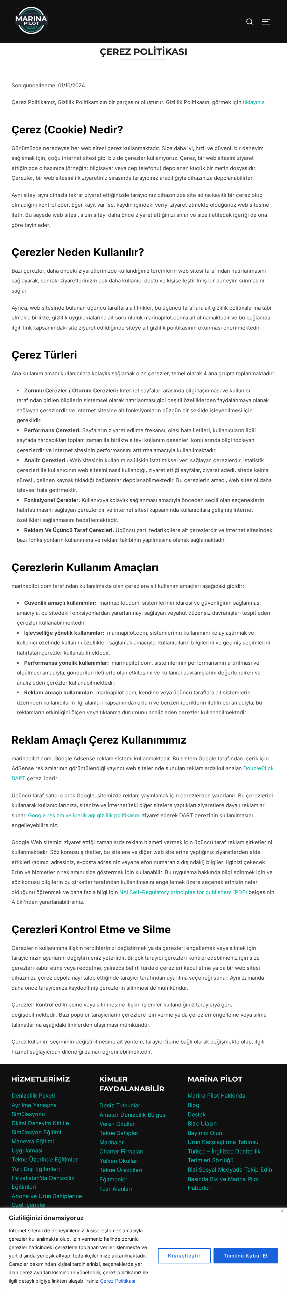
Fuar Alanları (115, 1188)
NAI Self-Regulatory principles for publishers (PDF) (183, 892)
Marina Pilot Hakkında (216, 1095)
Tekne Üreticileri (120, 1169)
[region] (143, 1249)
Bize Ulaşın (202, 1123)
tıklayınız (254, 102)
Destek (197, 1114)
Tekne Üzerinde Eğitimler (45, 1159)
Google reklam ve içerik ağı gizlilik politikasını (84, 815)
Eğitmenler (113, 1179)
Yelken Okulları (119, 1160)
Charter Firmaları (121, 1151)
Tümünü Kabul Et (246, 1256)
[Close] (282, 1210)
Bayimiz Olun (205, 1132)
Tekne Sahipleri (119, 1132)
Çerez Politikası (117, 1281)
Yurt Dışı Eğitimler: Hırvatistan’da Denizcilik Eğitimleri (43, 1177)
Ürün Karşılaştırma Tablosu (223, 1141)
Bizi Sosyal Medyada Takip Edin (230, 1169)
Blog (194, 1104)
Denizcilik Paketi (33, 1095)
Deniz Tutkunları (120, 1105)
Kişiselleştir (184, 1256)
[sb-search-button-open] (249, 21)
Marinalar (111, 1142)
